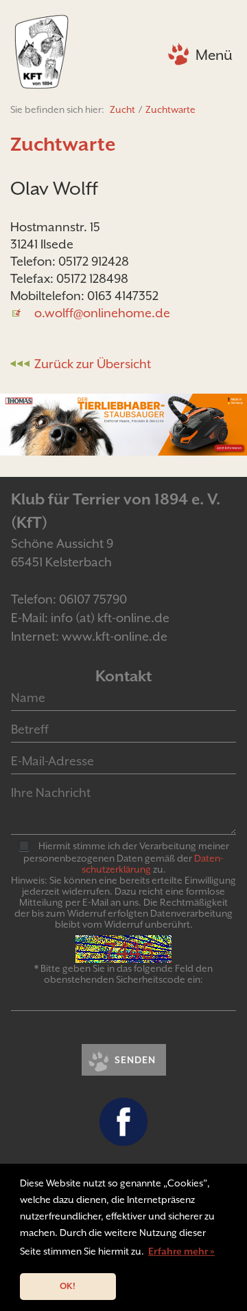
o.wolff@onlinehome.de (102, 313)
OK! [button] (67, 1286)
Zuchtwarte (170, 109)
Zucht (122, 109)
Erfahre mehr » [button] (181, 1251)
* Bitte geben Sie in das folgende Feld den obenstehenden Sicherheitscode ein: (123, 974)
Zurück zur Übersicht (92, 363)
